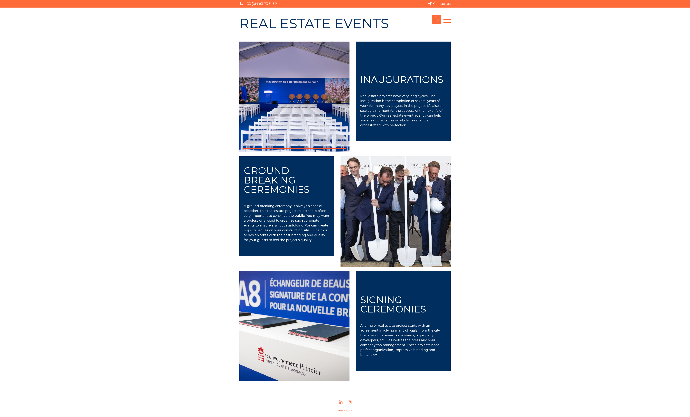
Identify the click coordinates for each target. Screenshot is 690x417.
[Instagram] (349, 403)
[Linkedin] (340, 403)
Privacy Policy (345, 410)
